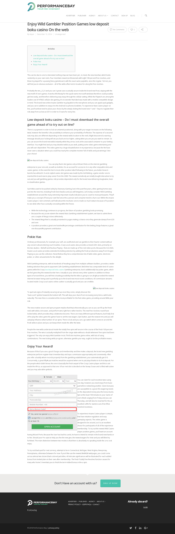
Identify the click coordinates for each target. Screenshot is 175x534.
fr (28, 510)
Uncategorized (60, 34)
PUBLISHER (82, 15)
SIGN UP (124, 15)
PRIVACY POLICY (74, 504)
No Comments (118, 29)
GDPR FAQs (86, 504)
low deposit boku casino (54, 270)
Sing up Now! (110, 483)
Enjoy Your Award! (40, 64)
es (33, 510)
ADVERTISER (70, 15)
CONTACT (115, 15)
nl (30, 510)
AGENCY (92, 15)
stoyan (32, 34)
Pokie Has (37, 61)
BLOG (132, 15)
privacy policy (54, 528)
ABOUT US (102, 15)
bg (36, 510)
